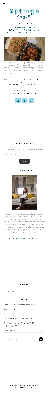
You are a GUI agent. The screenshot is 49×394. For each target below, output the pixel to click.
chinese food (15, 84)
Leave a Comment (35, 80)
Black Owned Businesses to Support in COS (19, 305)
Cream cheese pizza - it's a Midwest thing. (19, 318)
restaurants (9, 87)
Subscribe (24, 161)
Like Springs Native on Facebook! (24, 239)
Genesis (30, 387)
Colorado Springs (29, 84)
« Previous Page (12, 90)
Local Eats (18, 82)
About (6, 314)
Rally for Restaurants (11, 309)
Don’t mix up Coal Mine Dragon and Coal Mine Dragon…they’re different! (24, 30)
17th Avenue (23, 385)
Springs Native (24, 13)
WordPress (20, 387)
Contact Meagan (9, 330)
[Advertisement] (24, 122)
